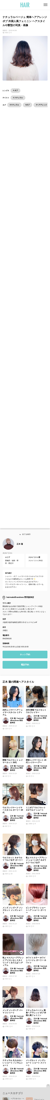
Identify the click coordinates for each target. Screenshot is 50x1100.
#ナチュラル (14, 105)
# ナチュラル (18, 98)
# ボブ (15, 90)
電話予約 (25, 666)
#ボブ (27, 105)
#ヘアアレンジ (41, 105)
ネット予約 (25, 656)
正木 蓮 (20, 545)
